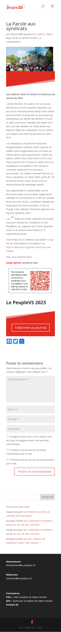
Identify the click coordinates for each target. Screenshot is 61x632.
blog (8, 37)
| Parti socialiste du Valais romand (26, 597)
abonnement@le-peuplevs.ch (20, 565)
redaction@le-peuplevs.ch (23, 34)
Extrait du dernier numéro (25, 37)
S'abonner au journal (30, 327)
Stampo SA (12, 604)
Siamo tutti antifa (21, 506)
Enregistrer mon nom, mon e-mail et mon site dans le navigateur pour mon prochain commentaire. (29, 440)
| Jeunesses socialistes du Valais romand (29, 600)
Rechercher (47, 496)
